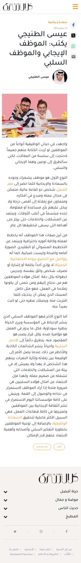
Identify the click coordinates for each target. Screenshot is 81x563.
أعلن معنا (45, 549)
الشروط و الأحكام (48, 554)
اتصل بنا (13, 549)
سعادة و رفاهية (57, 22)
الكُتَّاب (67, 554)
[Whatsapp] (73, 46)
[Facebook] (73, 25)
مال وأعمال (42, 447)
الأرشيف (29, 549)
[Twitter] (73, 35)
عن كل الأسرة (64, 549)
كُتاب (59, 447)
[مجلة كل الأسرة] (40, 478)
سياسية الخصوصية (21, 554)
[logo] (17, 7)
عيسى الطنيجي (38, 77)
